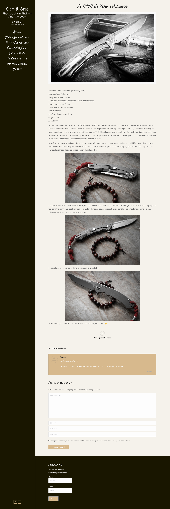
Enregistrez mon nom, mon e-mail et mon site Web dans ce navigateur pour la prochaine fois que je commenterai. (90, 441)
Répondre (150, 371)
